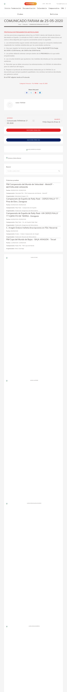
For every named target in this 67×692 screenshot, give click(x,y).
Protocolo (28, 83)
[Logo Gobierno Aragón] (33, 149)
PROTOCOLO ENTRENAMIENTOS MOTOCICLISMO (21, 32)
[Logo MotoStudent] (33, 626)
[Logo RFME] (33, 257)
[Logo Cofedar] (33, 380)
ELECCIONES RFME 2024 (33, 140)
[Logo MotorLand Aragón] (33, 503)
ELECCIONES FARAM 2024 (33, 130)
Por (35, 83)
